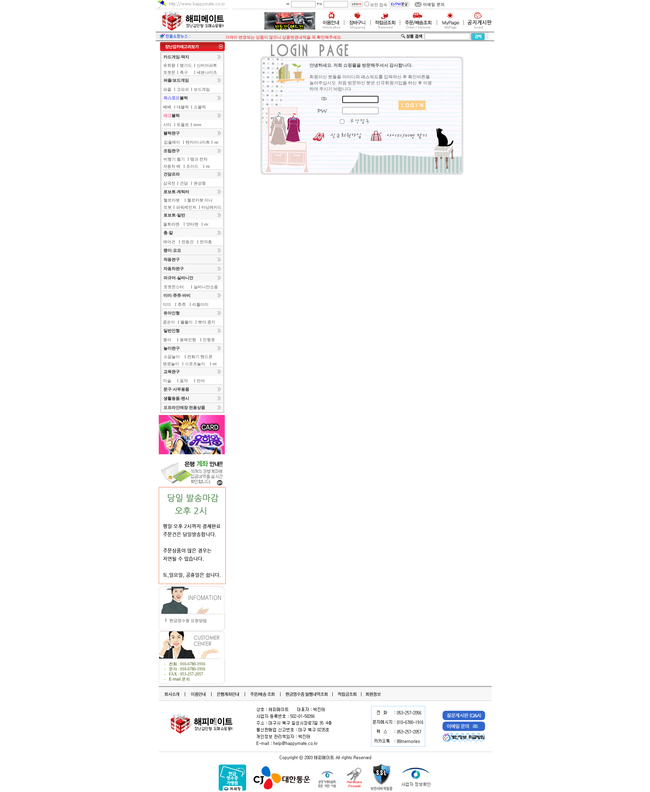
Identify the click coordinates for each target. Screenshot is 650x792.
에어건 (169, 241)
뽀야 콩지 (206, 322)
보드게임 (202, 89)
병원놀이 (171, 363)
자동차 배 (171, 166)
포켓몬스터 (174, 287)
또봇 (168, 207)
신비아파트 (207, 65)
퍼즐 (167, 89)
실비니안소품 (206, 287)
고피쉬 (183, 89)
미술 (167, 380)
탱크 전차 (199, 159)
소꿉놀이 (172, 356)
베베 (167, 107)
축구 (184, 72)
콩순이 (169, 322)
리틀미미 (200, 304)
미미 (167, 304)
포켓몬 (169, 72)
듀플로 (183, 124)
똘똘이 (186, 322)
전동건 (187, 241)
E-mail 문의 (179, 679)
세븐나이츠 (207, 72)
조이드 (192, 166)
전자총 (206, 241)
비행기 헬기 (174, 159)
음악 (184, 380)
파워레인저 (186, 207)
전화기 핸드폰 (200, 356)
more (197, 124)
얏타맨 (192, 224)
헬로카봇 (172, 200)
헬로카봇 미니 (200, 200)
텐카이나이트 (198, 142)
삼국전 (169, 183)
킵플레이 (172, 142)
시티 (167, 124)
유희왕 (169, 65)
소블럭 (200, 107)
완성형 (200, 183)
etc (216, 142)
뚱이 (167, 339)
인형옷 (209, 339)
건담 (184, 183)
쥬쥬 (182, 304)
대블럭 (183, 107)
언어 (201, 380)
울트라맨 (171, 224)
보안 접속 (378, 4)
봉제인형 (188, 339)
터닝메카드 (211, 207)
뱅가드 (186, 65)
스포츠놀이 (195, 363)
